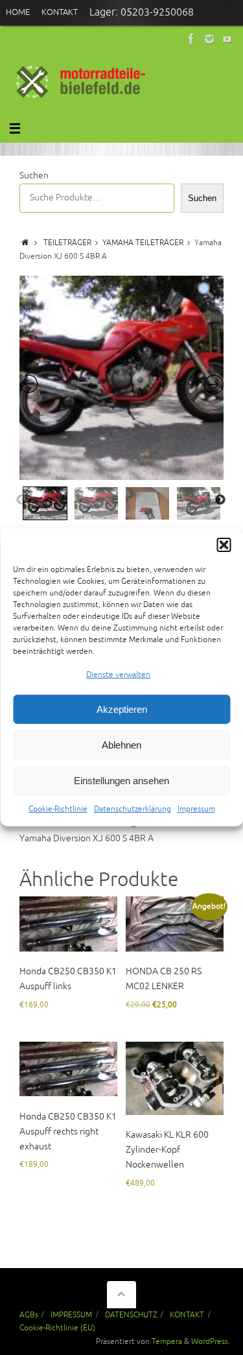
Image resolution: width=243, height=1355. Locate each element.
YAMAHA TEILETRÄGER (142, 242)
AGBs (28, 1315)
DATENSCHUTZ (131, 1315)
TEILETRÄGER (67, 242)
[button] (223, 544)
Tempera (167, 1341)
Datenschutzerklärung (132, 810)
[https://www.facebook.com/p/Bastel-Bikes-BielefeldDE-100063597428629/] (191, 39)
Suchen (34, 175)
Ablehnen (121, 744)
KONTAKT (187, 1315)
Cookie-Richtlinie (58, 810)
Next (220, 500)
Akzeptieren (122, 709)
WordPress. (210, 1341)
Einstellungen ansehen (121, 780)
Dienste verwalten (118, 675)
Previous (21, 500)
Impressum (196, 810)
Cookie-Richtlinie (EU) (57, 1328)
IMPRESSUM (71, 1315)
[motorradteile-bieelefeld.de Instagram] (209, 39)
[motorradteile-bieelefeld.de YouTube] (227, 39)
